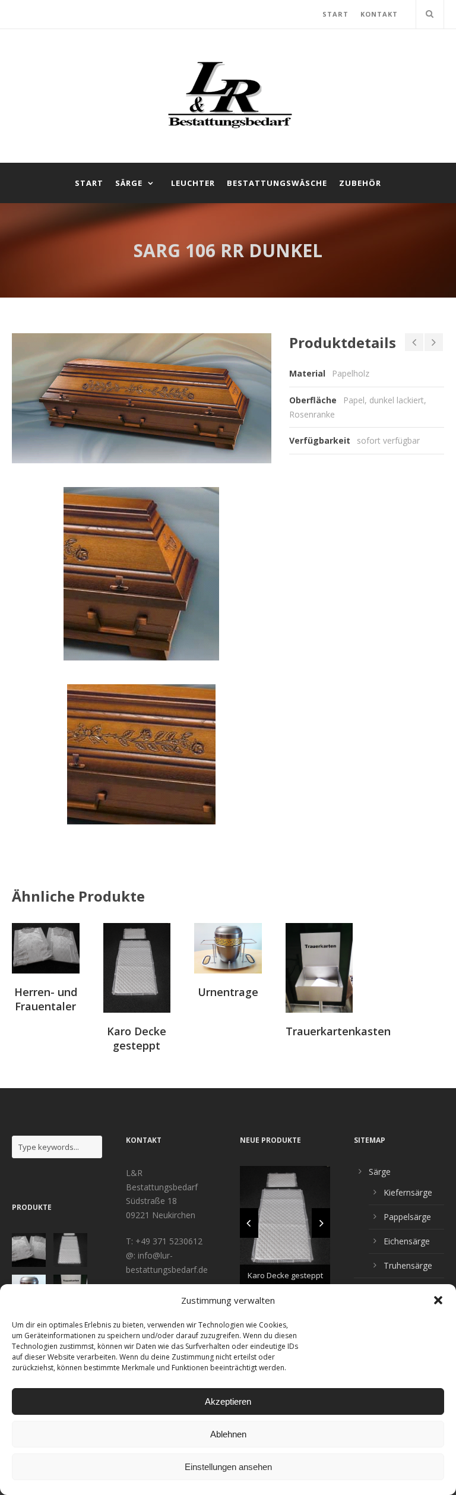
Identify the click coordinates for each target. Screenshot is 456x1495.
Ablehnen (228, 1434)
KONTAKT (379, 14)
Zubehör (360, 183)
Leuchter (193, 183)
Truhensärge (408, 1265)
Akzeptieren (228, 1401)
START (335, 14)
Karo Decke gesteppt (136, 1038)
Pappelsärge (407, 1216)
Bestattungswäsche (277, 183)
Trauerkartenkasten (338, 1031)
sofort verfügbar (388, 440)
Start (89, 183)
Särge (128, 183)
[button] (438, 1300)
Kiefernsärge (408, 1192)
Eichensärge (407, 1241)
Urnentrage (228, 992)
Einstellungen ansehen (228, 1467)
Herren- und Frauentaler (45, 999)
